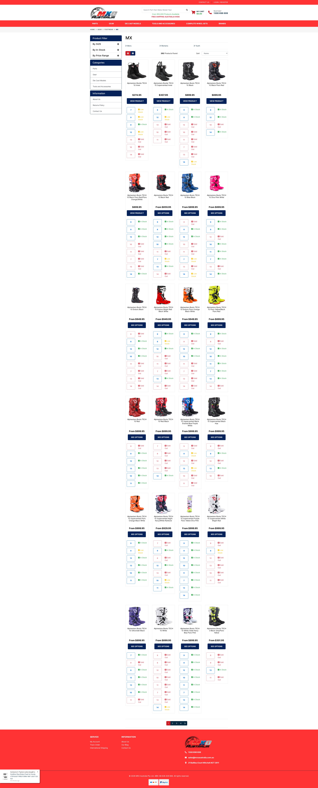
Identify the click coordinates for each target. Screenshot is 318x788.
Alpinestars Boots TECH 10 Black (189, 84)
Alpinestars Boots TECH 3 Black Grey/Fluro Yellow (216, 630)
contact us (204, 2)
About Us (96, 99)
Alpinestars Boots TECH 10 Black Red (163, 196)
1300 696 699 (221, 13)
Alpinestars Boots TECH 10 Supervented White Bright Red (216, 518)
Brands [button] (222, 23)
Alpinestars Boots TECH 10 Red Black (163, 420)
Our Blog (125, 745)
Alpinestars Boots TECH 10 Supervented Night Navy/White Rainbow (163, 518)
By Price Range (101, 55)
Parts (95, 69)
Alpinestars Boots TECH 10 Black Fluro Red (216, 84)
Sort (198, 53)
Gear (95, 74)
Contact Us (97, 111)
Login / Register (221, 2)
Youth (197, 46)
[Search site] (187, 10)
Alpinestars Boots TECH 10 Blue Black (189, 196)
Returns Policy (98, 105)
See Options (163, 213)
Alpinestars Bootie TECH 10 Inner (137, 84)
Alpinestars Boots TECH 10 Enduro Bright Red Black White (163, 309)
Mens (129, 46)
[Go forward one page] (185, 723)
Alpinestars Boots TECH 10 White (163, 629)
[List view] (132, 53)
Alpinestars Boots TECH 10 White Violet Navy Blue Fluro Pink (189, 630)
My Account (95, 742)
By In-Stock (99, 50)
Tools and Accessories (102, 86)
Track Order (95, 745)
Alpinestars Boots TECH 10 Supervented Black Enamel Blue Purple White (189, 422)
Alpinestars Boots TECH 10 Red (136, 420)
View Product (137, 101)
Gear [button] (111, 23)
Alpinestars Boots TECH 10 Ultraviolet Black (136, 629)
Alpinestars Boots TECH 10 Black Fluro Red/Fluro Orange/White (137, 197)
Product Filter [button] (100, 38)
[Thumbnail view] (127, 53)
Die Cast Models (133, 23)
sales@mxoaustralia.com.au (201, 757)
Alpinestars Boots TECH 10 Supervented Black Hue (216, 421)
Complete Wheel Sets (197, 23)
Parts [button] (95, 23)
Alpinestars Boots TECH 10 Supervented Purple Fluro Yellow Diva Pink (189, 518)
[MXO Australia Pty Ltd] (104, 12)
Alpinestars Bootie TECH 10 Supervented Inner (163, 84)
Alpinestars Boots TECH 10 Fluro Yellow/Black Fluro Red (216, 309)
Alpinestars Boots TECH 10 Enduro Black (136, 308)
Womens (164, 46)
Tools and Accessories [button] (163, 23)
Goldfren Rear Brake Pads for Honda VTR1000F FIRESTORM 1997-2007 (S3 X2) (24, 776)
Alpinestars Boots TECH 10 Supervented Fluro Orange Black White (136, 518)
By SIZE (97, 44)
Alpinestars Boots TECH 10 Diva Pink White (216, 196)
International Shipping (99, 748)
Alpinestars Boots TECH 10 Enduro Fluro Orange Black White (190, 309)
